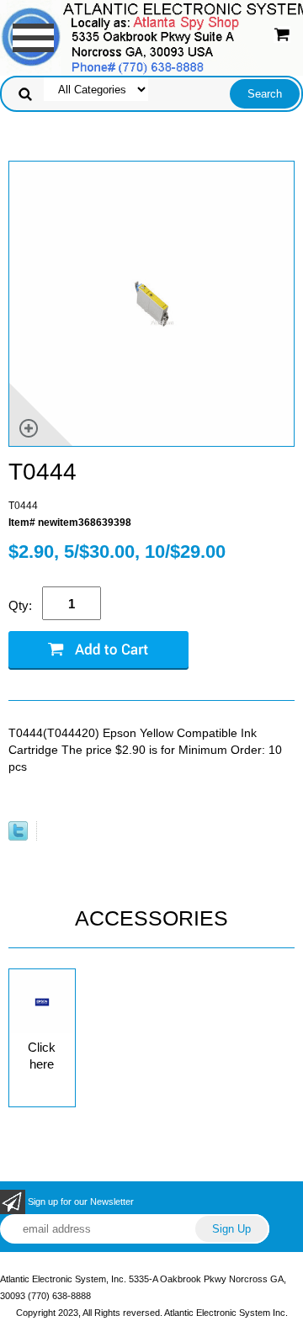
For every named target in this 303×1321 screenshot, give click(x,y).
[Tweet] (18, 837)
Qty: (20, 605)
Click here (42, 1055)
